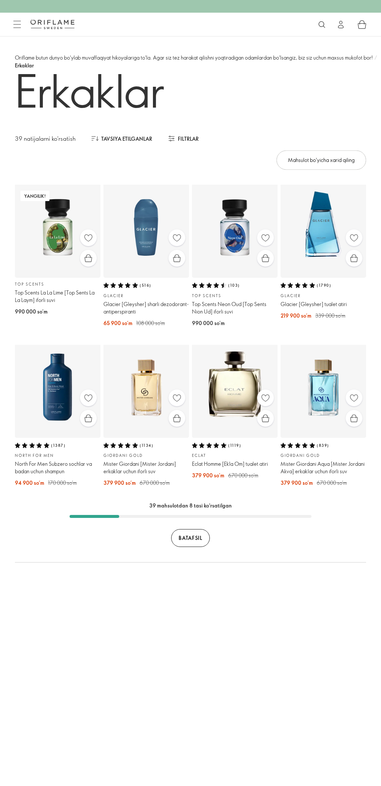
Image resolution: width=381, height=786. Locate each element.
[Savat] (362, 24)
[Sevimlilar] (88, 237)
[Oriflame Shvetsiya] (52, 24)
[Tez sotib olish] (88, 258)
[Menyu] (17, 25)
